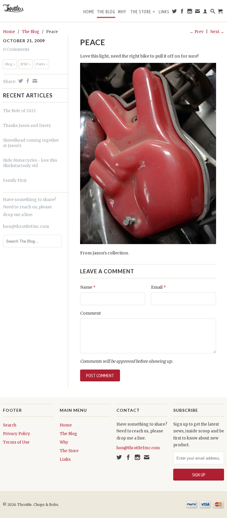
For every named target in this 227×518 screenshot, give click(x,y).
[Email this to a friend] (34, 81)
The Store (142, 11)
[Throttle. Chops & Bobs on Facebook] (182, 12)
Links (164, 11)
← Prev (196, 31)
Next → (217, 31)
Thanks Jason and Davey (27, 125)
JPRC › (25, 64)
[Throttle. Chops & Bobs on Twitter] (174, 12)
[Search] (212, 12)
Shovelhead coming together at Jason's (31, 143)
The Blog (106, 11)
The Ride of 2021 (19, 110)
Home (88, 11)
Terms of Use (16, 442)
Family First (15, 180)
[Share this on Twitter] (20, 81)
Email (158, 287)
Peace (92, 42)
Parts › (41, 64)
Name (87, 287)
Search (9, 425)
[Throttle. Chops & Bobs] (28, 8)
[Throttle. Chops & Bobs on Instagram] (189, 12)
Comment (90, 313)
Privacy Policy (16, 433)
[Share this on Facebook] (27, 81)
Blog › (10, 64)
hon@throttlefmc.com (26, 226)
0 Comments (16, 49)
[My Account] (205, 12)
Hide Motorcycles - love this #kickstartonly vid (30, 163)
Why (122, 11)
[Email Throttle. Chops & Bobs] (197, 12)
